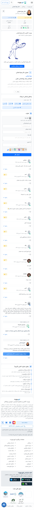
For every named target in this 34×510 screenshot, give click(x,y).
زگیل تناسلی (11, 461)
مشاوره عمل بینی (10, 464)
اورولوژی (29, 464)
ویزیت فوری (28, 445)
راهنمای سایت (11, 448)
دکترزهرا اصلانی (22, 343)
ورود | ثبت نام (5, 2)
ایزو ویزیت (29, 7)
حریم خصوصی (27, 451)
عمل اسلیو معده (10, 466)
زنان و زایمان (28, 459)
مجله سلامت (11, 451)
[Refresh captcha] (18, 149)
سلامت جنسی (10, 456)
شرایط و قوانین (27, 448)
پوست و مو (28, 461)
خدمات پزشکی (10, 443)
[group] (28, 506)
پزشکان (23, 7)
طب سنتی (28, 456)
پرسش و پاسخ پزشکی (9, 445)
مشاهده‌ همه (24, 422)
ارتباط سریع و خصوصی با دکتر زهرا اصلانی (16, 354)
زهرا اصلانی (29, 76)
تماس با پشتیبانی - (16, 426)
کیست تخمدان (10, 459)
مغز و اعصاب (28, 466)
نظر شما (29, 135)
